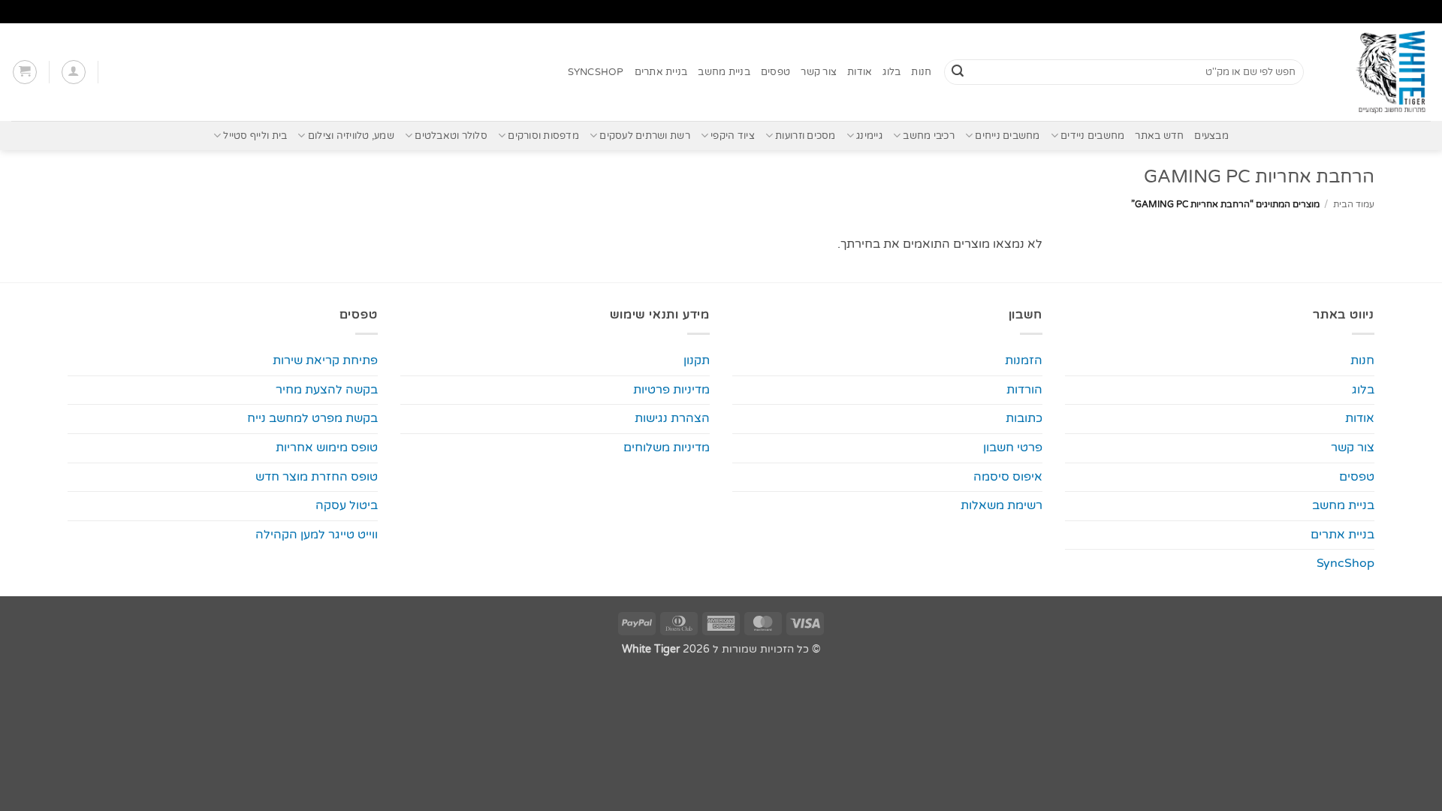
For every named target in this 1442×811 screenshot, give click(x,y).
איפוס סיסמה (1007, 476)
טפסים (775, 72)
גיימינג (869, 136)
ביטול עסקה (346, 505)
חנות (921, 72)
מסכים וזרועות (805, 136)
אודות (859, 72)
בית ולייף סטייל (255, 136)
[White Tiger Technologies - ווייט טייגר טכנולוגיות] (1378, 72)
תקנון (696, 360)
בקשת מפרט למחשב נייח (312, 418)
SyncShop (596, 72)
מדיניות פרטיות (671, 389)
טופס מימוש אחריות (327, 447)
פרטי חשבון (1012, 447)
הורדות (1024, 389)
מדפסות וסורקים (543, 136)
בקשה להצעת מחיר (327, 389)
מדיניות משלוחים (666, 447)
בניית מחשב (724, 72)
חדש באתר (1159, 136)
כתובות (1024, 418)
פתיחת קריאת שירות (325, 360)
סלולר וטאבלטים (451, 136)
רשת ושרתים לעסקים (644, 136)
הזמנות (1023, 360)
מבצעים (1211, 136)
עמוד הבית (1353, 204)
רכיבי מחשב (929, 136)
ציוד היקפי (732, 136)
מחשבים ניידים (1092, 136)
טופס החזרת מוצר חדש (316, 476)
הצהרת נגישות (672, 418)
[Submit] (957, 72)
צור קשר (819, 72)
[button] (74, 72)
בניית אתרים (661, 72)
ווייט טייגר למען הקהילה (316, 534)
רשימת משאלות (1001, 505)
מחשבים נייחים (1007, 136)
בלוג (891, 72)
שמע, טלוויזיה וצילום (351, 136)
